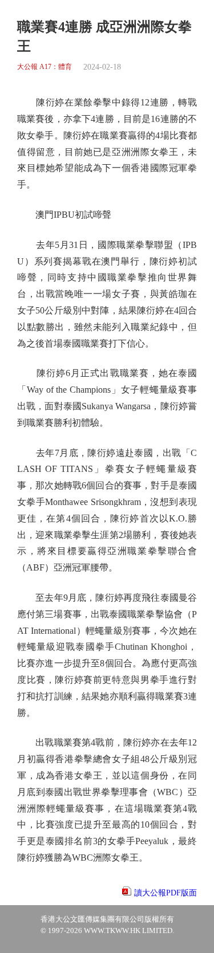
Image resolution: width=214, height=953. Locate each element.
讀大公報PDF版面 (165, 893)
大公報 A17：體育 (44, 67)
